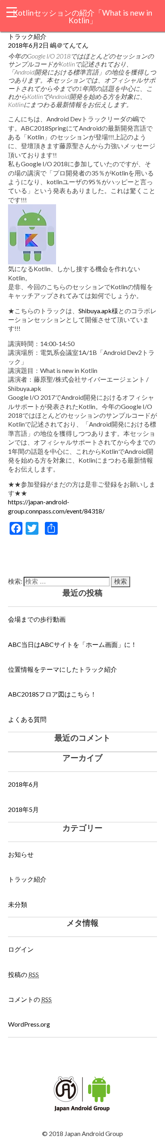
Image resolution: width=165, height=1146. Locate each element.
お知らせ (21, 854)
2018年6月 (23, 784)
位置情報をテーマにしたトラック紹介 (62, 669)
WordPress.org (29, 1024)
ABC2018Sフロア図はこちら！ (52, 694)
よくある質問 (27, 719)
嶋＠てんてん (69, 45)
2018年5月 (23, 809)
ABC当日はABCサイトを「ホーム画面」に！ (72, 644)
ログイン (21, 949)
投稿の (23, 974)
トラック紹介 (27, 36)
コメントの (30, 999)
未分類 (17, 904)
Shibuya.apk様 (98, 310)
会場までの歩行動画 (37, 619)
